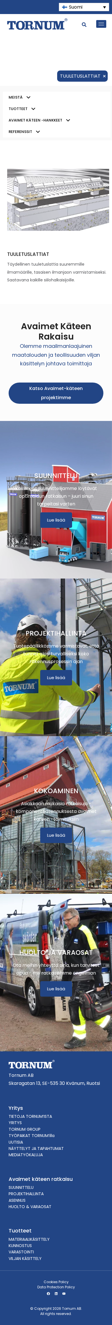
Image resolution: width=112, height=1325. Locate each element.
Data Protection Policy (56, 1287)
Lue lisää (56, 520)
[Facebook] (48, 1294)
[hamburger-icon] (101, 24)
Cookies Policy (56, 1281)
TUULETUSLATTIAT (28, 254)
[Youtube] (64, 1294)
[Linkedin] (56, 1294)
